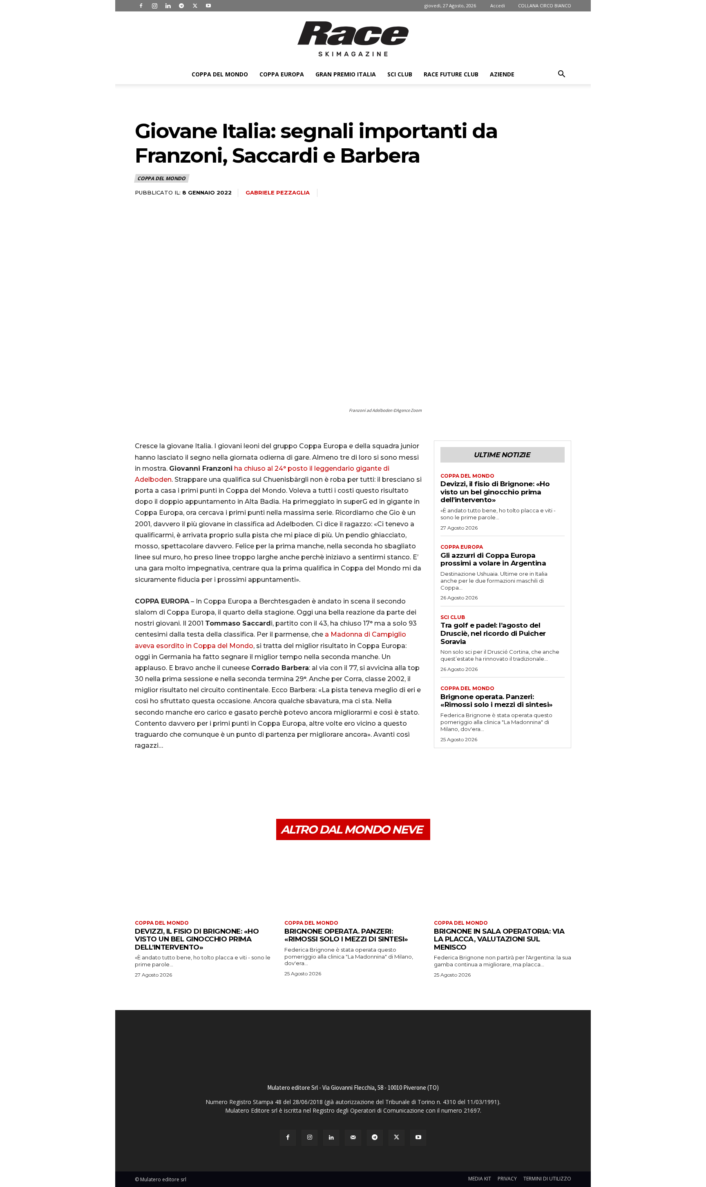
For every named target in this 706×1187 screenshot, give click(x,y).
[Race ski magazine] (353, 38)
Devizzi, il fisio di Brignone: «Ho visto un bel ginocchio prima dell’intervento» (495, 492)
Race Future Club (451, 74)
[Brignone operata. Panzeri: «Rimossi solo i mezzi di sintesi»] (353, 881)
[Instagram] (154, 5)
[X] (195, 5)
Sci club (399, 74)
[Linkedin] (168, 5)
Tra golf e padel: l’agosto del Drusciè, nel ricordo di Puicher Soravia (493, 633)
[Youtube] (208, 5)
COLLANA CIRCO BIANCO (544, 5)
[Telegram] (181, 5)
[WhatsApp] (199, 780)
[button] (561, 75)
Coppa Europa (281, 74)
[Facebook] (141, 5)
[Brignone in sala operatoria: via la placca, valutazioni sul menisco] (502, 881)
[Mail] (353, 1138)
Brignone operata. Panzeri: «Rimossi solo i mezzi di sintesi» (496, 701)
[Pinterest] (180, 780)
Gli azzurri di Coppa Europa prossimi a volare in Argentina (493, 559)
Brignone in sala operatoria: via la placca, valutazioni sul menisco (499, 939)
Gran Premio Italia (345, 74)
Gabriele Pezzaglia (278, 192)
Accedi (497, 5)
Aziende (502, 74)
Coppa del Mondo (220, 74)
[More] (218, 780)
